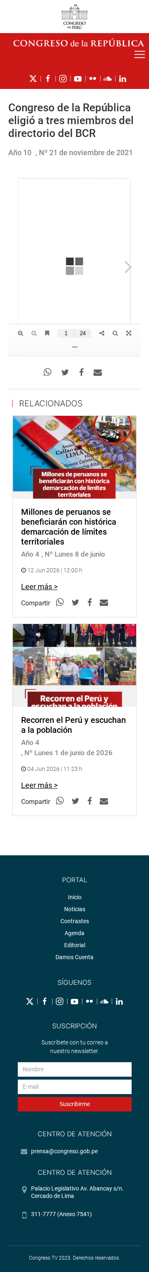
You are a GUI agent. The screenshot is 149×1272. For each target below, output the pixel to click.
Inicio (75, 897)
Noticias (74, 909)
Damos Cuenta (74, 957)
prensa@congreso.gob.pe (64, 1151)
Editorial (74, 945)
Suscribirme (75, 1104)
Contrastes (74, 921)
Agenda (74, 933)
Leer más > (39, 586)
